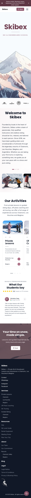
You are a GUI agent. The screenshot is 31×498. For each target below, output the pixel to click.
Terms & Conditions (7, 472)
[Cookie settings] (26, 493)
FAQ (2, 425)
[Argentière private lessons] (26, 103)
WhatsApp (4, 380)
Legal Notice (5, 469)
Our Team (4, 445)
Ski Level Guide (6, 428)
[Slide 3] (17, 273)
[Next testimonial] (24, 299)
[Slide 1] (11, 273)
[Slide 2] (15, 273)
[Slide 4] (20, 273)
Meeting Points (6, 434)
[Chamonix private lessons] (4, 103)
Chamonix (5, 397)
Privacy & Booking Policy (9, 475)
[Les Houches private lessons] (19, 103)
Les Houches (6, 400)
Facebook (4, 386)
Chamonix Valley (7, 454)
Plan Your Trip (6, 437)
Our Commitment (6, 448)
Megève (5, 402)
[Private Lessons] (13, 227)
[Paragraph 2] (15, 169)
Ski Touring (5, 409)
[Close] (29, 3)
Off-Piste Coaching (7, 405)
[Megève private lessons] (11, 103)
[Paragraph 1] (13, 169)
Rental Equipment (7, 431)
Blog (3, 461)
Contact (3, 377)
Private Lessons (9, 242)
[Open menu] (27, 9)
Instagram (4, 383)
